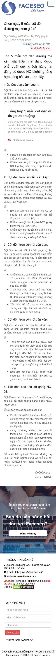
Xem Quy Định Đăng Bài (36, 44)
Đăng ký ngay (28, 533)
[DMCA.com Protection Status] (23, 587)
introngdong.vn (12, 592)
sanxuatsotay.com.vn (15, 596)
